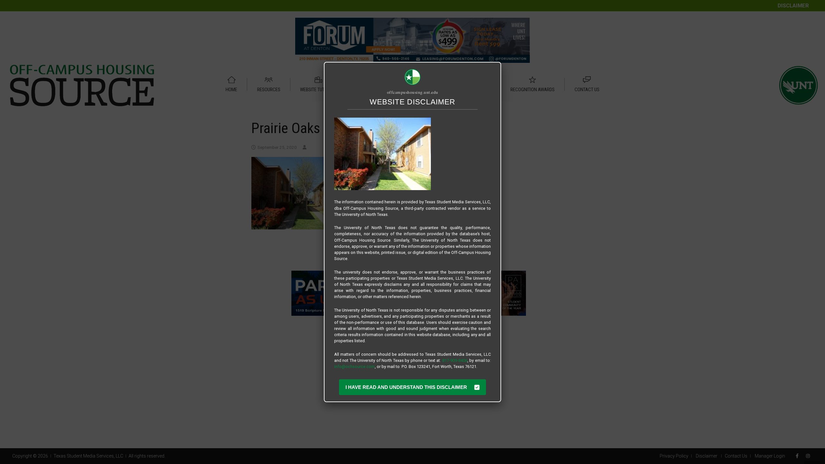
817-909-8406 (454, 360)
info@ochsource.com (354, 366)
